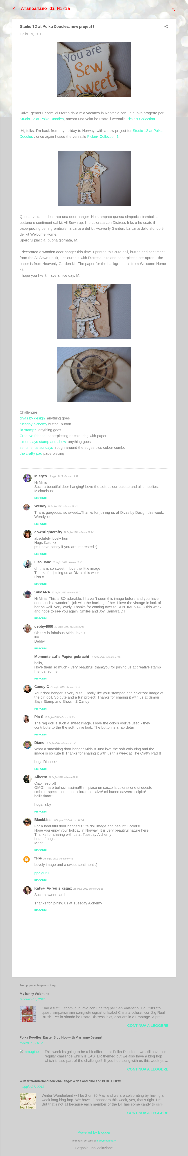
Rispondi (40, 498)
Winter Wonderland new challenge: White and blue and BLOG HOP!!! (70, 1081)
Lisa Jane (42, 562)
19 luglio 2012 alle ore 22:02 (66, 592)
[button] (166, 27)
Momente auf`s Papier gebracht (61, 657)
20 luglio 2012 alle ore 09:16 (69, 627)
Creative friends (32, 436)
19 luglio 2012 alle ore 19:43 (67, 562)
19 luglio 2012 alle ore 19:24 (78, 532)
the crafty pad (31, 453)
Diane (39, 743)
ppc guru (41, 873)
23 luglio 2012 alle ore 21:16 (88, 888)
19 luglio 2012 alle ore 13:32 (63, 476)
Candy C (41, 687)
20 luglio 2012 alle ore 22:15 (60, 717)
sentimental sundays (36, 448)
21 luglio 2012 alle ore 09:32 (60, 743)
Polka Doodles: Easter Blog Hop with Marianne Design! (61, 1037)
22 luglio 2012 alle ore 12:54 (69, 820)
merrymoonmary (106, 1140)
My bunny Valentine (34, 994)
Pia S (38, 717)
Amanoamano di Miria (45, 8)
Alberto (40, 777)
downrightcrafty (48, 532)
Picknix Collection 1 (142, 119)
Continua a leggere (147, 1026)
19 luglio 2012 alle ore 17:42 (62, 506)
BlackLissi (43, 820)
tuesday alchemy (33, 424)
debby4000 (43, 626)
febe (38, 858)
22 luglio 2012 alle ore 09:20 (63, 777)
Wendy (40, 506)
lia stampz (28, 430)
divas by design (32, 418)
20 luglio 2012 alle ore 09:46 (105, 657)
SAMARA (42, 592)
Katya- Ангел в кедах (53, 888)
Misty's (40, 476)
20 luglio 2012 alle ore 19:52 (65, 687)
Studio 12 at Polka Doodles (42, 119)
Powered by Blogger (94, 1132)
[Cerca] (173, 10)
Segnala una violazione (94, 1148)
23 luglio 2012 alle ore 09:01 (58, 858)
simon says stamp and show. (43, 442)
